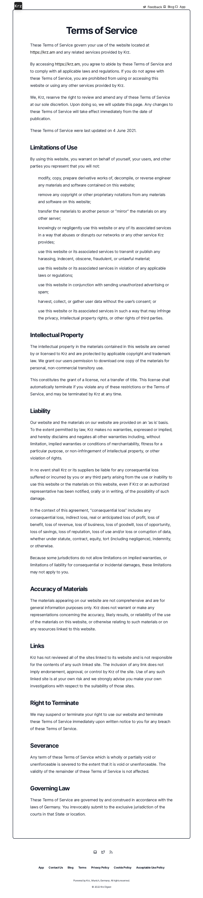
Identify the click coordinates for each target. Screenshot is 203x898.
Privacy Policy (100, 867)
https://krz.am (42, 52)
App (41, 867)
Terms (82, 867)
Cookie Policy (122, 867)
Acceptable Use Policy (150, 867)
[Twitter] (103, 852)
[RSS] (111, 852)
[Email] (95, 852)
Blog (70, 867)
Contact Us (56, 867)
